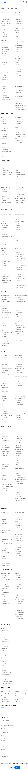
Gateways (4, 663)
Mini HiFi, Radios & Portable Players (7, 484)
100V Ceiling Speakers (20, 443)
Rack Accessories (5, 183)
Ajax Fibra (4, 336)
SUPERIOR (4, 334)
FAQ (2, 751)
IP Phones (4, 176)
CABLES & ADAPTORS (6, 269)
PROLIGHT (3, 130)
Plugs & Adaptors (19, 176)
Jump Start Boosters (20, 618)
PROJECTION (4, 449)
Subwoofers (4, 154)
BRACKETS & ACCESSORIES (7, 214)
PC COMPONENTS (19, 45)
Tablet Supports (5, 443)
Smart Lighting (4, 655)
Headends (18, 227)
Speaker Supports (5, 434)
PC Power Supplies (5, 19)
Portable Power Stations (21, 258)
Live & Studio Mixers (6, 128)
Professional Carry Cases (21, 536)
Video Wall (18, 466)
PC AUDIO (3, 55)
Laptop (17, 34)
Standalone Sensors (6, 339)
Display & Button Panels (6, 683)
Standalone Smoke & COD (7, 332)
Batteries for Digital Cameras (21, 693)
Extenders (18, 458)
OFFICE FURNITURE (19, 86)
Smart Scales (4, 599)
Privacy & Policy (4, 754)
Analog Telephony (19, 166)
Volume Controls (19, 434)
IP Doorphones (19, 308)
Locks (17, 314)
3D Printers (18, 64)
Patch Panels (4, 180)
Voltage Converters (20, 254)
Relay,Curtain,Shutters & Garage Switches (7, 652)
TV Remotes (18, 515)
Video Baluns (4, 299)
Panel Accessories (5, 674)
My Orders (3, 738)
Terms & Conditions (5, 756)
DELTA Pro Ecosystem (20, 265)
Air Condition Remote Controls (21, 612)
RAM (17, 49)
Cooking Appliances (20, 588)
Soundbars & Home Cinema (7, 486)
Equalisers (18, 125)
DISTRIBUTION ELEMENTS (21, 214)
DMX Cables (4, 132)
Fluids (3, 141)
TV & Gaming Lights (5, 552)
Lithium (3, 252)
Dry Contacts (4, 670)
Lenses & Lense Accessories (7, 693)
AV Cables (18, 470)
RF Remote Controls (20, 310)
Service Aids (4, 558)
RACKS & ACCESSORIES (6, 178)
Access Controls (19, 312)
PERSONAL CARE (5, 592)
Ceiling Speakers (5, 466)
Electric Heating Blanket (6, 605)
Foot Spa (3, 597)
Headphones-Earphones (7, 368)
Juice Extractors (19, 577)
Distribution (18, 192)
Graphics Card (19, 56)
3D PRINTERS (18, 549)
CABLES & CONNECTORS (21, 165)
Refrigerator (4, 590)
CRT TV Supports (5, 438)
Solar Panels (18, 276)
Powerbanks (4, 383)
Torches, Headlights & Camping (7, 543)
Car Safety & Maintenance (21, 379)
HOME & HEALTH (6, 569)
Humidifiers (18, 608)
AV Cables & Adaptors (20, 477)
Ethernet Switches (5, 193)
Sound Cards (4, 62)
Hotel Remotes (19, 519)
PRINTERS (17, 58)
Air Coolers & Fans (19, 601)
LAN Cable (18, 172)
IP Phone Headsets (5, 170)
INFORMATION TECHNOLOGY (10, 8)
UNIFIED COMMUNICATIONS (7, 165)
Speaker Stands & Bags (6, 151)
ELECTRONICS (18, 117)
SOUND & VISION (6, 427)
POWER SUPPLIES (19, 248)
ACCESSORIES (18, 355)
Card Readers (4, 36)
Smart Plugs (4, 633)
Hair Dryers (4, 601)
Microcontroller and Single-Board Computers (21, 39)
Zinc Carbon (4, 263)
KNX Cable (4, 677)
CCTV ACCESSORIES (5, 295)
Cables (17, 17)
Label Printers (19, 78)
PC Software (4, 411)
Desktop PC (18, 38)
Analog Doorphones (20, 319)
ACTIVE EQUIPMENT (19, 221)
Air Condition (18, 514)
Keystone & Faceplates (20, 174)
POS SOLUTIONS (19, 96)
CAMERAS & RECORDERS (21, 295)
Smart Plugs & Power (6, 653)
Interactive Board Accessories (21, 109)
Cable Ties (18, 523)
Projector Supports (5, 451)
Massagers (4, 596)
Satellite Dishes (5, 225)
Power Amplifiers (19, 119)
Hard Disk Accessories (6, 32)
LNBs (3, 229)
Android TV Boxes (19, 492)
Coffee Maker (18, 586)
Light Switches (4, 632)
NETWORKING (5, 161)
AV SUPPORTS (4, 431)
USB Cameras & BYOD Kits (21, 205)
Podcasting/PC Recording (7, 67)
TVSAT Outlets (19, 219)
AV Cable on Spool (19, 473)
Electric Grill (18, 584)
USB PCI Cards (19, 47)
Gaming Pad (18, 362)
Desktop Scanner (19, 82)
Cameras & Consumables (21, 413)
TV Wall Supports (5, 433)
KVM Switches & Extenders (21, 28)
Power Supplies (19, 250)
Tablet (17, 36)
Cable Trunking (19, 529)
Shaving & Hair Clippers (6, 603)
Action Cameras (5, 391)
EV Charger (18, 280)
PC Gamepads (4, 95)
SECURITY (4, 291)
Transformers (18, 440)
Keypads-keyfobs (5, 327)
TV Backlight (18, 496)
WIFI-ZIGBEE (4, 628)
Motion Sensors (5, 639)
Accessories (4, 125)
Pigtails (17, 185)
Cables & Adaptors (5, 379)
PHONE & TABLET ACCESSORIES (21, 391)
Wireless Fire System (20, 325)
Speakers (3, 372)
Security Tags (4, 362)
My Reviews (3, 740)
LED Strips (4, 526)
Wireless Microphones (20, 129)
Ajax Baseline (4, 338)
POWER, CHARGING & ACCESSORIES (21, 398)
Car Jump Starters (19, 364)
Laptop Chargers (5, 21)
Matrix (17, 464)
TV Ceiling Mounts (5, 440)
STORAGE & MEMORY (5, 23)
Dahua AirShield (5, 341)
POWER (2, 12)
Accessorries (4, 308)
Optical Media (4, 38)
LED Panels (4, 521)
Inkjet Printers (19, 66)
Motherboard (18, 53)
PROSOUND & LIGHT (7, 113)
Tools (17, 170)
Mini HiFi (3, 481)
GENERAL (4, 508)
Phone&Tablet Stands (6, 422)
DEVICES (17, 30)
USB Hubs (18, 14)
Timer (3, 285)
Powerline (4, 200)
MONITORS (3, 40)
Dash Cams (4, 389)
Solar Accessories (19, 287)
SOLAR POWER (18, 256)
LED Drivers (4, 661)
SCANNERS (17, 81)
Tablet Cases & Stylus (6, 97)
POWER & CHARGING (19, 368)
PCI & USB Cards (5, 196)
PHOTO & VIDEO (6, 687)
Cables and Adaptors (20, 140)
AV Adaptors (18, 475)
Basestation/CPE (5, 205)
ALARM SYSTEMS (5, 317)
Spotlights (4, 514)
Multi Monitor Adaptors (6, 45)
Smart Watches (5, 387)
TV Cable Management (6, 442)
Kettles (17, 597)
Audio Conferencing (20, 202)
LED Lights (18, 701)
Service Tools (18, 540)
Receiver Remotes (5, 234)
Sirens (3, 323)
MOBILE (3, 351)
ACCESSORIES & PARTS (6, 415)
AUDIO (2, 366)
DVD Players (18, 494)
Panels (3, 665)
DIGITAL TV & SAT (6, 210)
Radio (3, 406)
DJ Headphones (5, 126)
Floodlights (4, 519)
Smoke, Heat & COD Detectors (21, 335)
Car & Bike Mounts (19, 357)
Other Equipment (19, 438)
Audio (3, 676)
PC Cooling (4, 88)
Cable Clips (18, 527)
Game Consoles (4, 710)
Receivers (4, 231)
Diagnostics (4, 594)
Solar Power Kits (19, 263)
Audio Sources (4, 488)
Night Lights (4, 550)
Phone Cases (4, 359)
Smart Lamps (4, 532)
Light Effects (4, 138)
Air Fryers (18, 593)
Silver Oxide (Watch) (6, 261)
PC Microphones (5, 66)
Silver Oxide (4, 265)
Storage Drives (5, 30)
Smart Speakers (5, 648)
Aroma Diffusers (5, 582)
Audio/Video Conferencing (7, 172)
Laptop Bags (4, 73)
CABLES (17, 138)
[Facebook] (1, 728)
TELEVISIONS (18, 487)
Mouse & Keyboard (5, 77)
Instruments (4, 561)
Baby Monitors (4, 588)
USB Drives (4, 25)
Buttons (17, 316)
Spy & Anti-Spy (19, 340)
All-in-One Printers (20, 69)
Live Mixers (4, 119)
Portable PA (4, 145)
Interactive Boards (5, 49)
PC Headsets (4, 57)
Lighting (17, 699)
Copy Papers (18, 75)
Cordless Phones (5, 396)
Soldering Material (5, 565)
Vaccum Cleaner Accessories (7, 581)
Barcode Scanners (5, 102)
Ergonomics (18, 88)
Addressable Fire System (21, 329)
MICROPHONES (18, 127)
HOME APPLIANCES (5, 573)
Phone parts (4, 417)
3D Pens (17, 67)
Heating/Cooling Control (6, 679)
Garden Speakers (5, 464)
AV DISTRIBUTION (19, 449)
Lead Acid (4, 256)
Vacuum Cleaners (5, 575)
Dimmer (3, 534)
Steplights (4, 554)
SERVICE (3, 556)
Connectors (18, 144)
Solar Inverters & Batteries (21, 271)
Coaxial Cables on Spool (21, 235)
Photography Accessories (21, 419)
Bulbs (3, 515)
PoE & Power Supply (6, 198)
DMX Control (4, 134)
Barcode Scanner (19, 84)
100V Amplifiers (19, 442)
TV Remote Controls (20, 489)
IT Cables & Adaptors (20, 25)
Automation (4, 325)
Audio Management (20, 121)
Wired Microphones (20, 132)
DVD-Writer (4, 75)
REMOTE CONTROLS (19, 512)
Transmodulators (19, 231)
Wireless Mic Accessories (21, 134)
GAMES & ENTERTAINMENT (9, 706)
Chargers (3, 381)
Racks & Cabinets (5, 181)
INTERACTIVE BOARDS (20, 105)
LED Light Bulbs (5, 546)
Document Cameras (6, 99)
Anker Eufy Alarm (5, 343)
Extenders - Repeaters (6, 202)
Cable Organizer (19, 532)
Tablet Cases (4, 357)
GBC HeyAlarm (4, 347)
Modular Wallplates (20, 453)
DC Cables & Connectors (7, 312)
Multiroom (4, 479)
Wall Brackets (4, 216)
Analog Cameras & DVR (20, 301)
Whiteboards (18, 92)
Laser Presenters (5, 82)
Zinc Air (3, 267)
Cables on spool (5, 310)
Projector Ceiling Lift (6, 455)
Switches (18, 225)
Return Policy (4, 749)
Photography (4, 421)
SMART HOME (5, 624)
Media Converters (19, 181)
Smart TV (18, 490)
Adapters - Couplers (20, 194)
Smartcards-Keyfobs (20, 318)
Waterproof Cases (5, 364)
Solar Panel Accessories (21, 274)
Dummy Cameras (19, 304)
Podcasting (4, 64)
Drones (3, 400)
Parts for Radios (5, 413)
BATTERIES (3, 248)
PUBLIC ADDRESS (19, 431)
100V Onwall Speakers (20, 445)
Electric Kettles (19, 575)
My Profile (3, 743)
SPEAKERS (3, 143)
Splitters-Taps (19, 217)
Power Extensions (5, 276)
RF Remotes (18, 517)
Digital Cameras (5, 699)
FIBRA (3, 330)
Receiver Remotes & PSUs (7, 236)
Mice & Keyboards (5, 93)
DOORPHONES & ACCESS (20, 307)
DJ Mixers (4, 121)
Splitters (17, 462)
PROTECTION (4, 355)
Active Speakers (5, 149)
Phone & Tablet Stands (20, 396)
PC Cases (4, 90)
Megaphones (18, 447)
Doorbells (18, 333)
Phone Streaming (5, 374)
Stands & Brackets (5, 586)
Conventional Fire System (21, 327)
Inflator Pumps (19, 366)
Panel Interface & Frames (7, 681)
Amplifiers (18, 223)
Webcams (3, 81)
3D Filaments (18, 551)
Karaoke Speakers (19, 481)
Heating (17, 605)
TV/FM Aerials (4, 227)
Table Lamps (4, 537)
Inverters (18, 252)
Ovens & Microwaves (20, 592)
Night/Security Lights (6, 530)
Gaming (17, 43)
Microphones (4, 60)
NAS (2, 27)
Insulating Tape (19, 525)
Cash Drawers (19, 98)
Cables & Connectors (6, 297)
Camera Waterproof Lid (6, 314)
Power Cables (4, 17)
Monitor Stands (5, 47)
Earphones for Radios (6, 409)
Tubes (3, 517)
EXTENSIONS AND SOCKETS (7, 280)
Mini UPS (3, 204)
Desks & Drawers (19, 90)
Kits (2, 328)
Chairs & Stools (19, 94)
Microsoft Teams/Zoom (6, 174)
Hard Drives (4, 303)
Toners (17, 62)
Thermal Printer (19, 103)
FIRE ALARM (18, 323)
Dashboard (3, 735)
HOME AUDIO (4, 461)
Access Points (4, 191)
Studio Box (18, 697)
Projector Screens (5, 453)
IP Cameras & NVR (19, 297)
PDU (2, 185)
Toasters (17, 582)
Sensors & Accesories (6, 641)
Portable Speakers (20, 483)
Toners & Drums (19, 77)
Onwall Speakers (5, 462)
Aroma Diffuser (19, 610)
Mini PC (17, 32)
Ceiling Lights (4, 541)
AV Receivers (4, 473)
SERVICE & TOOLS (19, 534)
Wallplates (18, 455)
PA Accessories (5, 156)
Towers (3, 221)
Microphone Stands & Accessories (21, 130)
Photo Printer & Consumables (21, 411)
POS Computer (19, 101)
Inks (17, 73)
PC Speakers (4, 58)
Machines (3, 140)
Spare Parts (18, 555)
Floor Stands (4, 217)
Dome (3, 525)
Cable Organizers (19, 21)
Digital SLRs (4, 697)
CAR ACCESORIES (19, 614)
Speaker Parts (4, 153)
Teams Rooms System (20, 200)
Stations (3, 319)
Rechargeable (4, 254)
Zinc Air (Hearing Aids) (6, 259)
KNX (2, 657)
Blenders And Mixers (20, 581)
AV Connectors (19, 471)
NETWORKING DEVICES (6, 187)
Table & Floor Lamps (6, 545)
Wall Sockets (4, 282)
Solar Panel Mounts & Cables (21, 285)
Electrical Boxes (19, 530)
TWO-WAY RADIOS (5, 404)
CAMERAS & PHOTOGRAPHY (21, 410)
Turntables (4, 482)
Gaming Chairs (4, 86)
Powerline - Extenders (6, 194)
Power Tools (18, 547)
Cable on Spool (19, 142)
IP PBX (3, 168)
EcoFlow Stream (19, 272)
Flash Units (18, 691)
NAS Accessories (5, 34)
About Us (3, 746)
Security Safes (19, 338)
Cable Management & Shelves (7, 447)
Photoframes (18, 417)
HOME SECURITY (19, 331)
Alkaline (3, 250)
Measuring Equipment (6, 304)
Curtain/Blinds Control (6, 672)
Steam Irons (4, 577)
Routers (3, 189)
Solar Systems (19, 269)
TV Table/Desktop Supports (7, 445)
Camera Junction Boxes (21, 303)
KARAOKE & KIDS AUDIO (20, 498)
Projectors (4, 457)
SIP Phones (4, 166)
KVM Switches (18, 19)
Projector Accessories (6, 458)
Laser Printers (19, 60)
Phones (3, 394)
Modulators (18, 229)
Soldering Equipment (6, 563)
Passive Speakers (5, 147)
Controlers (3, 712)
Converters (18, 457)
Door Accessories (19, 321)
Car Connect (4, 398)
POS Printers (18, 71)
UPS (2, 14)
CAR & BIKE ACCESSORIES (21, 376)
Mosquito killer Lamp (6, 579)
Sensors (3, 321)
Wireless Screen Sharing (21, 26)
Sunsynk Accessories (20, 278)
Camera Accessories (5, 691)
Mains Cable (4, 271)
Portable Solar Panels (20, 260)
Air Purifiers (18, 603)
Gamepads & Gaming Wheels (7, 101)
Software (18, 54)
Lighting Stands (5, 136)
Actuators (4, 659)
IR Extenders (18, 451)
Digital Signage (5, 53)
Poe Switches (4, 306)
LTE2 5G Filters (4, 232)
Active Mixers (4, 123)
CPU (17, 51)
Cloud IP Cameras (19, 299)
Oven (17, 590)
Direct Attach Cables (20, 187)
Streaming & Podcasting (21, 136)
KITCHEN (17, 573)
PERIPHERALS (4, 70)
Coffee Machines (19, 595)
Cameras (3, 402)
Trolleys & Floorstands (6, 436)
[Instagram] (4, 728)
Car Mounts (4, 419)
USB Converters (19, 23)
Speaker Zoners (5, 468)
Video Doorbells (5, 646)
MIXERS (2, 117)
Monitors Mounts (5, 42)
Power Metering (5, 278)
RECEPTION (3, 223)
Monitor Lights (4, 51)
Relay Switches (5, 630)
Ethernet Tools (19, 177)
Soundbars (4, 477)
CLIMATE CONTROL (19, 599)
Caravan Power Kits (20, 283)
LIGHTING (3, 512)
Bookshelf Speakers (6, 490)
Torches (3, 528)
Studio (16, 695)
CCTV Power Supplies (6, 301)
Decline (10, 767)
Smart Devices (19, 267)
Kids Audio (4, 375)
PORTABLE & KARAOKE (20, 479)
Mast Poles (4, 219)
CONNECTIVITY (18, 12)
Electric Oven (18, 579)
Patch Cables (18, 168)
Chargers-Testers (5, 257)
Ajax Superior (4, 345)
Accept (17, 767)
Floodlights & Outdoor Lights (7, 539)
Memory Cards (4, 29)
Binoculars (18, 415)
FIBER (16, 180)
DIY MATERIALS (18, 521)
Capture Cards (5, 79)
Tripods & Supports (5, 701)
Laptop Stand (4, 84)
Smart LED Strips (5, 548)
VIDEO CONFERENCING (20, 198)
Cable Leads (18, 238)
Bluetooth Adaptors (6, 370)
